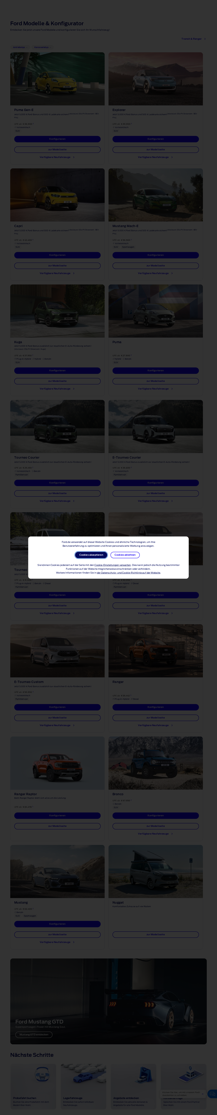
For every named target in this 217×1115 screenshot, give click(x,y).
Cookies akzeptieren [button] (91, 555)
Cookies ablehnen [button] (125, 555)
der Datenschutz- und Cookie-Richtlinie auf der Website (128, 573)
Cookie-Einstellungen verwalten (112, 565)
